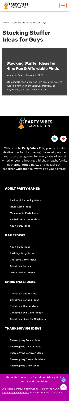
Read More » (39, 89)
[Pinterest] (63, 139)
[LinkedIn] (54, 138)
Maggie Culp (16, 75)
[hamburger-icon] (63, 5)
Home (5, 22)
